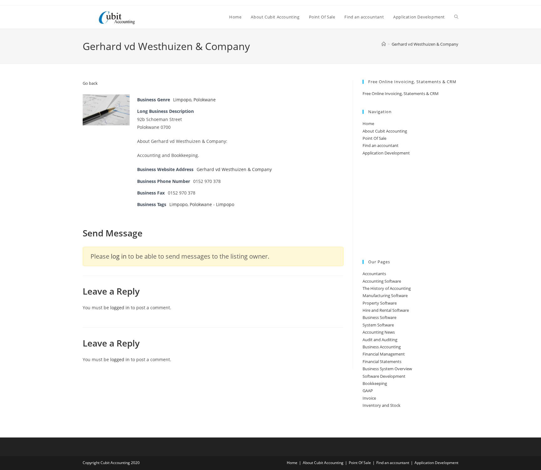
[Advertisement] (410, 208)
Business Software (379, 317)
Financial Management (384, 354)
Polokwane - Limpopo (212, 204)
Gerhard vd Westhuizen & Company (425, 44)
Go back (90, 83)
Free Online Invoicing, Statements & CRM (401, 93)
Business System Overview (387, 368)
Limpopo (182, 100)
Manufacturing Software (385, 295)
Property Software (380, 303)
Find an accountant (381, 145)
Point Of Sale (374, 138)
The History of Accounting (387, 288)
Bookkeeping (375, 383)
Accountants (374, 273)
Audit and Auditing (380, 339)
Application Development (386, 153)
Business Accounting (382, 347)
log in (118, 256)
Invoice (369, 398)
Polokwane (204, 100)
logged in (120, 308)
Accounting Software (382, 281)
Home (368, 123)
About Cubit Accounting (385, 131)
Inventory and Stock (381, 405)
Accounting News (379, 332)
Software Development (384, 376)
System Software (378, 325)
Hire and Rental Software (386, 310)
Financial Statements (382, 361)
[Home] (384, 44)
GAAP (368, 390)
